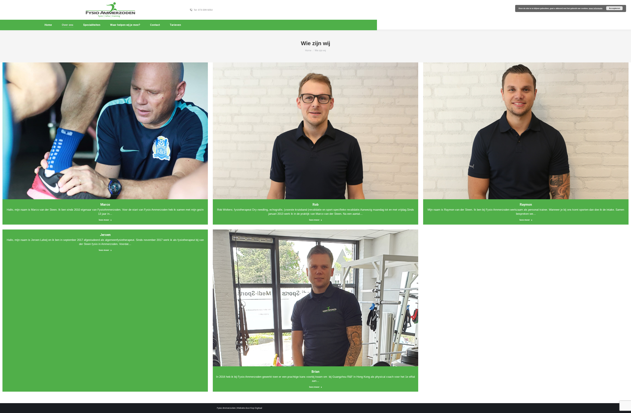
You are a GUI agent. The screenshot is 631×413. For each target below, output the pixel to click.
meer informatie (595, 8)
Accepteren (614, 8)
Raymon (526, 204)
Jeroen (105, 235)
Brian (315, 372)
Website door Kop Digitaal (249, 408)
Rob (315, 204)
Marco (105, 204)
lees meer (104, 220)
